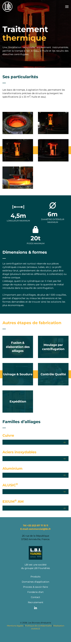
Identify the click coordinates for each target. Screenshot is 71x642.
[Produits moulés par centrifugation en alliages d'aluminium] (35, 475)
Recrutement (35, 602)
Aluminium (12, 468)
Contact (35, 597)
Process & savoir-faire (35, 586)
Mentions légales (15, 625)
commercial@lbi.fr (40, 528)
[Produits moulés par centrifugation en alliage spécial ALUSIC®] (35, 491)
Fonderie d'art (35, 592)
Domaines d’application (35, 581)
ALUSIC (10, 485)
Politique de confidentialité (38, 625)
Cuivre (8, 435)
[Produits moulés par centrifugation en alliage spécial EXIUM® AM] (35, 508)
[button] (67, 6)
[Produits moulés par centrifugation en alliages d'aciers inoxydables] (35, 458)
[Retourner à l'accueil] (7, 6)
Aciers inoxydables (19, 452)
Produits (35, 576)
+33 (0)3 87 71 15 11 (37, 525)
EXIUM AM (13, 501)
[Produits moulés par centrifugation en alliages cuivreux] (35, 442)
